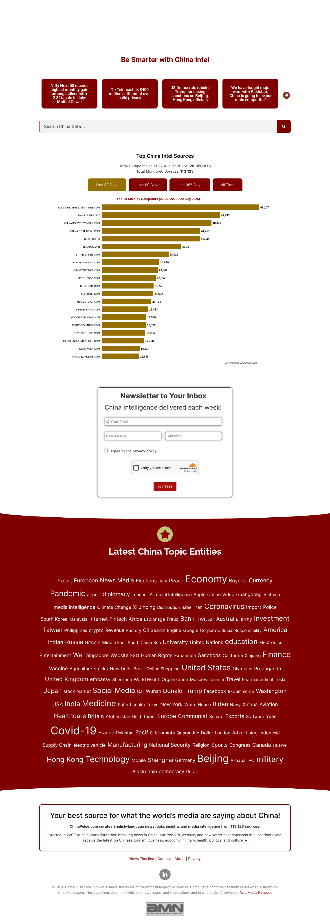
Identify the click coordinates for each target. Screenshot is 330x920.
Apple (199, 594)
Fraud (172, 619)
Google (190, 630)
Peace (176, 581)
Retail (192, 771)
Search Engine (166, 630)
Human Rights (156, 655)
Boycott (238, 581)
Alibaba (238, 760)
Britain (96, 716)
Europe (166, 716)
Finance (277, 654)
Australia (227, 619)
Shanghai (160, 759)
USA (57, 704)
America (275, 630)
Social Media (114, 690)
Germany (185, 760)
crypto (96, 630)
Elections (146, 581)
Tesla (280, 679)
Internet (98, 619)
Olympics (242, 668)
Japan (53, 690)
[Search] (283, 126)
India (72, 703)
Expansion (185, 655)
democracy (171, 771)
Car (140, 691)
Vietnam (272, 594)
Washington (271, 691)
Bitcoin (92, 642)
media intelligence (74, 607)
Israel (187, 607)
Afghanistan (118, 716)
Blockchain (144, 771)
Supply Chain (57, 745)
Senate (216, 716)
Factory (133, 630)
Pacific (144, 732)
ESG (134, 655)
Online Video (220, 594)
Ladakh (137, 704)
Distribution (168, 607)
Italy (162, 581)
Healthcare (69, 716)
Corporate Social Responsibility (231, 630)
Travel (233, 679)
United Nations (206, 642)
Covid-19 (74, 730)
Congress (240, 745)
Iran (198, 607)
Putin (123, 704)
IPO (251, 760)
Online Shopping (163, 668)
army (246, 619)
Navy (235, 704)
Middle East (114, 642)
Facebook (215, 691)
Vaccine (58, 668)
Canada (261, 745)
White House (197, 704)
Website (119, 655)
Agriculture (81, 668)
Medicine (99, 703)
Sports (219, 745)
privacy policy (144, 451)
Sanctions (209, 655)
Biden (220, 703)
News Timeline (141, 858)
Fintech (118, 619)
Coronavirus (224, 606)
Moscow (198, 679)
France (106, 733)
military (270, 759)
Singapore (97, 655)
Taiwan (52, 629)
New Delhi (121, 668)
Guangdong (249, 594)
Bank (187, 618)
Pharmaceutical (257, 679)
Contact (164, 858)
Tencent (140, 594)
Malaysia (78, 619)
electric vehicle (89, 745)
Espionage (154, 619)
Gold (136, 716)
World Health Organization (161, 679)
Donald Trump (182, 690)
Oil (146, 630)
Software (255, 716)
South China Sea (144, 642)
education (241, 641)
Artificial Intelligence (171, 594)
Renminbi (165, 733)
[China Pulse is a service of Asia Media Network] (165, 909)
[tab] (107, 184)
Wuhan (153, 691)
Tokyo (152, 704)
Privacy (194, 858)
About (179, 858)
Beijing (213, 758)
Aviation (269, 704)
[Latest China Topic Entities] (165, 534)
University (175, 642)
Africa (135, 619)
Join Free (165, 486)
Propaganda (267, 668)
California (233, 655)
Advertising (245, 733)
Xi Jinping (144, 607)
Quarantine (188, 733)
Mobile (139, 760)
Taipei (149, 716)
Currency (261, 580)
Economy (206, 579)
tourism (216, 679)
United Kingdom (66, 679)
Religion (200, 745)
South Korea (54, 619)
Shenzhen (122, 679)
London (222, 733)
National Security (170, 745)
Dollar (207, 733)
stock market (77, 691)
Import (253, 607)
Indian (55, 642)
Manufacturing (127, 744)
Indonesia (270, 733)
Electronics (270, 642)
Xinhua (250, 704)
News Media (117, 580)
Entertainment (55, 655)
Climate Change (114, 607)
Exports (234, 716)
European (86, 580)
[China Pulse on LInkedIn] (165, 874)
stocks (101, 668)
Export (64, 581)
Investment (272, 618)
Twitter (205, 619)
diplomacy (116, 594)
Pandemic (67, 593)
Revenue (114, 630)
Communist (192, 716)
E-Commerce (241, 691)
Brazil (139, 668)
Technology (107, 759)
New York (171, 704)
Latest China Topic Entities (165, 551)
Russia (74, 641)
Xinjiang (253, 655)
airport (94, 594)
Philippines (75, 630)
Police (270, 607)
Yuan (271, 716)
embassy (100, 679)
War (78, 655)
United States (206, 667)
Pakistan (125, 733)
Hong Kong (65, 759)
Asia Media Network (255, 892)
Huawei (280, 745)
